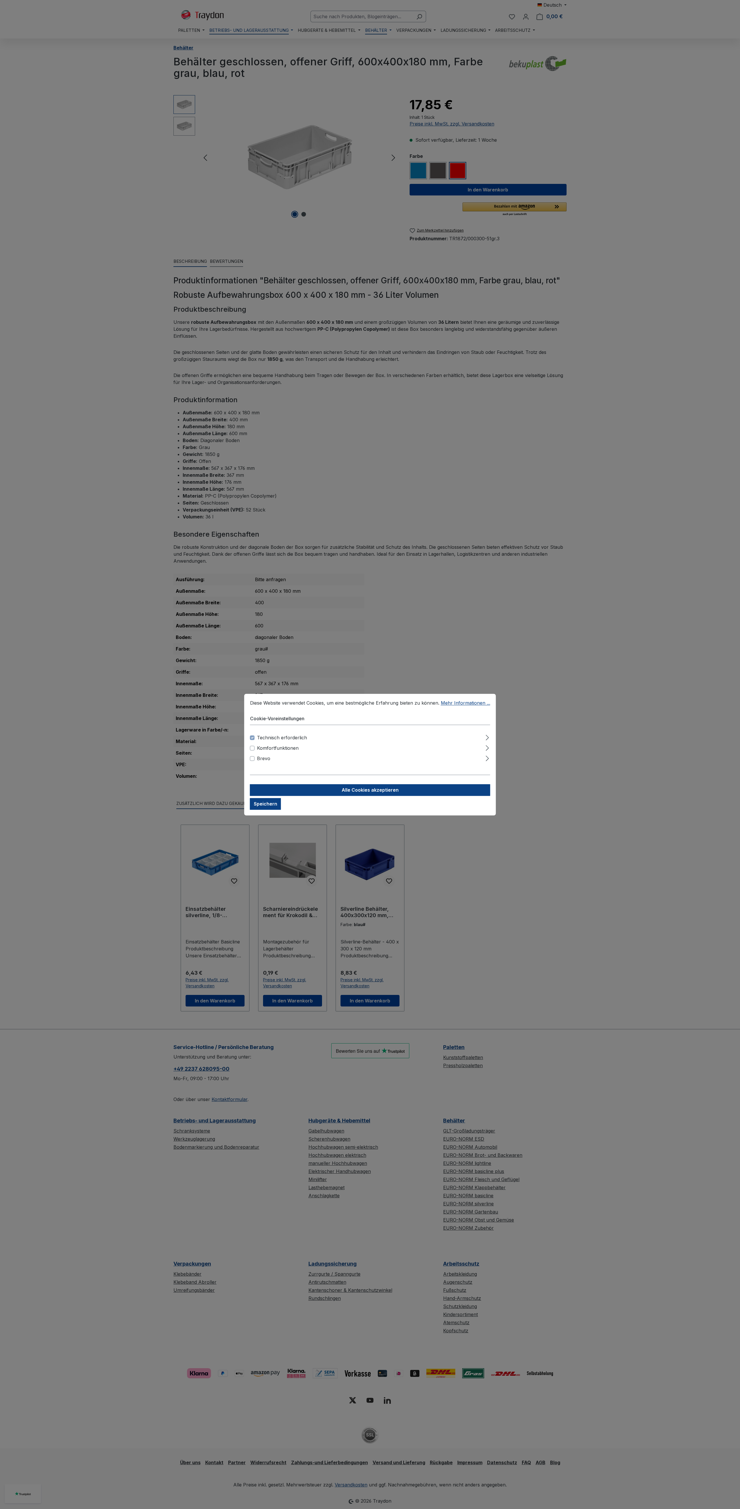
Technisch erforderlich (282, 737)
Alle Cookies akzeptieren (370, 790)
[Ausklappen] (487, 736)
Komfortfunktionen (278, 748)
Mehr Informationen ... (465, 703)
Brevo (263, 758)
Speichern (265, 804)
